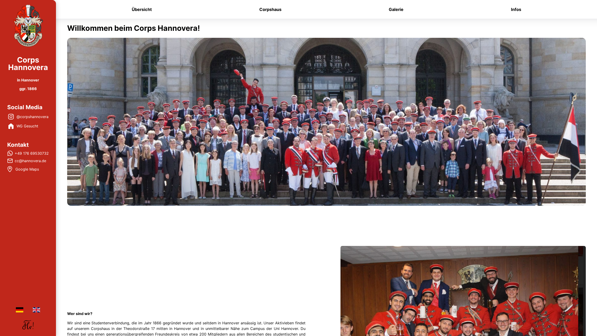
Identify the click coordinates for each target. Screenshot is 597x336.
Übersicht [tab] (142, 9)
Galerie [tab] (396, 9)
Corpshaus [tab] (270, 9)
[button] (28, 26)
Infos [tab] (516, 9)
